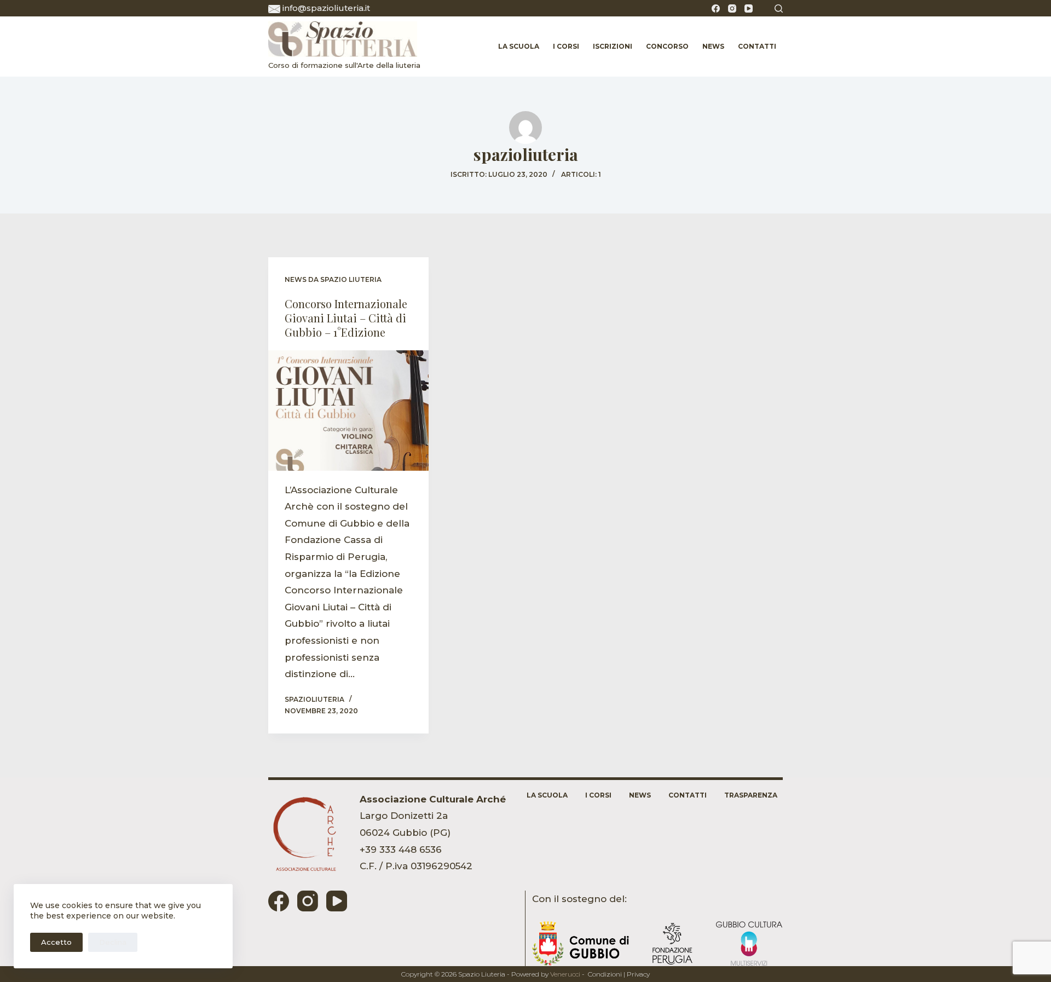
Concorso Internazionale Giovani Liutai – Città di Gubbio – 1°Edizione (346, 317)
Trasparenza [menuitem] (750, 795)
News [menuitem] (713, 46)
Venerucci (565, 974)
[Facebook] (716, 8)
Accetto (56, 942)
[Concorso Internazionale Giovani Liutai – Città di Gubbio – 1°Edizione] (348, 410)
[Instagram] (732, 8)
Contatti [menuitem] (757, 46)
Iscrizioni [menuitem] (612, 46)
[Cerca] (779, 8)
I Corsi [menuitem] (566, 46)
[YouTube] (748, 8)
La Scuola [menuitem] (518, 46)
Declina (112, 942)
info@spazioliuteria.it (326, 8)
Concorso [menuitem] (667, 46)
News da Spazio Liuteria (333, 279)
